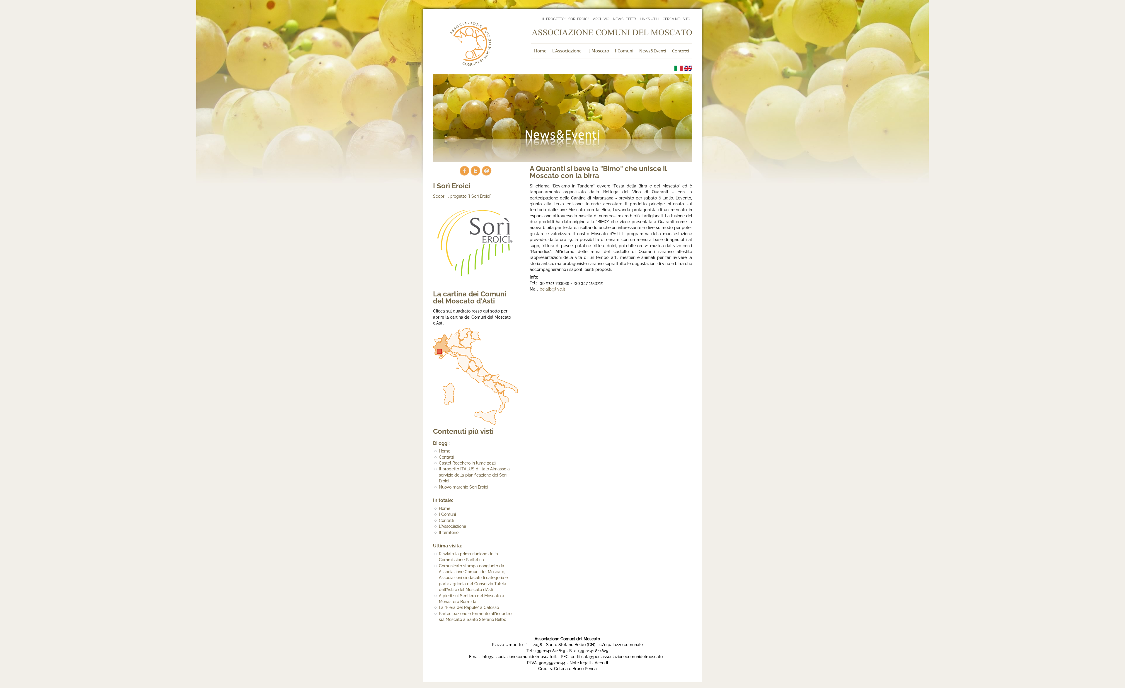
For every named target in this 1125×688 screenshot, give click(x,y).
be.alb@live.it (552, 289)
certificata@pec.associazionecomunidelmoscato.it (618, 656)
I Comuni (447, 514)
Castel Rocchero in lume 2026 (467, 463)
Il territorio (448, 532)
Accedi (601, 662)
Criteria (561, 668)
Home (444, 451)
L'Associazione (452, 526)
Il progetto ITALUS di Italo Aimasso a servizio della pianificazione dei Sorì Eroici (474, 475)
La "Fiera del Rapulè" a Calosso (469, 607)
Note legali (580, 662)
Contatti (446, 457)
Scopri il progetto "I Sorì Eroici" (462, 196)
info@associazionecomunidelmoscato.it (519, 656)
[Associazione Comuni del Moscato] (470, 64)
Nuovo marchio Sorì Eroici (463, 487)
